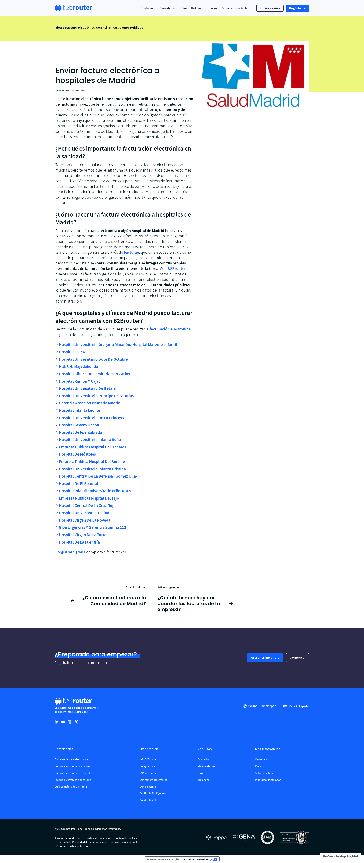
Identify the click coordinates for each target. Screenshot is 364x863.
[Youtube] (63, 722)
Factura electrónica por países (72, 766)
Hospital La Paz (72, 351)
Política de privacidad (98, 838)
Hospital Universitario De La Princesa (91, 417)
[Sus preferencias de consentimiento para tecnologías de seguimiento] (340, 856)
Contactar (298, 658)
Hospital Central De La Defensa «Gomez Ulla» (98, 476)
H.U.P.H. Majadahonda (78, 366)
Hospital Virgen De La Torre (82, 534)
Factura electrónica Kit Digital (72, 773)
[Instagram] (70, 722)
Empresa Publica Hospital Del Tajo (89, 498)
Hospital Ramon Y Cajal (79, 381)
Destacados (64, 749)
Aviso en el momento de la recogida (163, 859)
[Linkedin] (56, 722)
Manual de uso (206, 766)
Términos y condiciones (68, 838)
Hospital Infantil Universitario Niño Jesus (95, 490)
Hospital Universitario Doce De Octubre (93, 359)
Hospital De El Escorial (78, 483)
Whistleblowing (79, 846)
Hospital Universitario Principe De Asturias (96, 395)
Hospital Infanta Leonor (79, 410)
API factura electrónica (153, 779)
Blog (58, 28)
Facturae (131, 252)
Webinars (203, 779)
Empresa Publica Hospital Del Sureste (92, 461)
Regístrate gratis (70, 552)
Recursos (205, 749)
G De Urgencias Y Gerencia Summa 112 (92, 527)
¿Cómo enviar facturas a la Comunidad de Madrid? (114, 600)
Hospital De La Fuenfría (79, 542)
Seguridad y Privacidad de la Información (81, 842)
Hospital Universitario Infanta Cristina (92, 469)
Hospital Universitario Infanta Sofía (90, 439)
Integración (149, 749)
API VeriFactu (148, 773)
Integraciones (148, 766)
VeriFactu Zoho (149, 800)
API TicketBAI (148, 786)
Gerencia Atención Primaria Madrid (89, 403)
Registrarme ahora (265, 658)
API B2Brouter (148, 759)
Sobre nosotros (264, 773)
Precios (259, 766)
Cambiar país (268, 706)
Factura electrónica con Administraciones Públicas (104, 28)
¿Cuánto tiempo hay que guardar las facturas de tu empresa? (189, 604)
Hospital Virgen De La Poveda (84, 520)
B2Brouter (177, 268)
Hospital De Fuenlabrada (80, 432)
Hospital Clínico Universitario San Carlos (94, 373)
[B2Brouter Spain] (73, 8)
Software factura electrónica (71, 759)
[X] (76, 722)
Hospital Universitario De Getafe (87, 388)
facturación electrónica (170, 329)
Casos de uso (262, 759)
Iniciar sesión (270, 8)
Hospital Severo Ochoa (79, 425)
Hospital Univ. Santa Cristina (84, 512)
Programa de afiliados (268, 779)
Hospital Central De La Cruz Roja (87, 505)
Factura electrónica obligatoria (73, 779)
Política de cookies (126, 838)
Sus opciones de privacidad (195, 859)
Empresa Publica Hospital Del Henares (92, 447)
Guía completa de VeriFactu (71, 786)
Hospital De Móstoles (77, 454)
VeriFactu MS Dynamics (154, 793)
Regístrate (297, 8)
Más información (267, 749)
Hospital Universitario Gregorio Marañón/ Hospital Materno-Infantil (118, 344)
